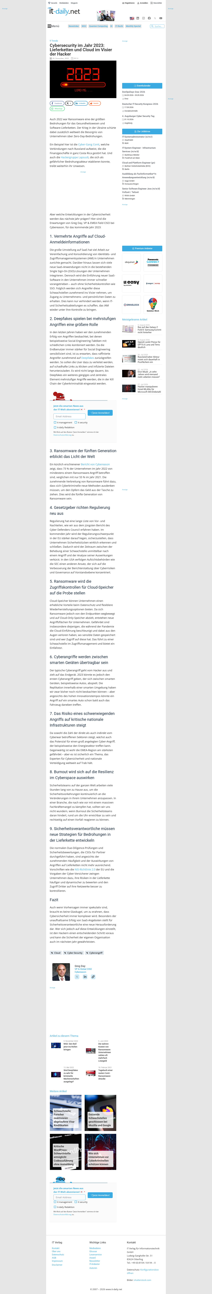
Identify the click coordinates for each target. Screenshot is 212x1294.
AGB (54, 1257)
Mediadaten (95, 1248)
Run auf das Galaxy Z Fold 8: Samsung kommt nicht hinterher (149, 330)
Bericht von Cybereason (95, 464)
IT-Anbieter (94, 1264)
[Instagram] (143, 18)
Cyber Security (74, 952)
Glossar (93, 1251)
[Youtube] (161, 18)
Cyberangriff (95, 952)
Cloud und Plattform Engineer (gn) (138, 162)
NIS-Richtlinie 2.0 (85, 869)
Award (92, 1257)
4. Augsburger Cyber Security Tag (138, 116)
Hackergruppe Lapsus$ (75, 157)
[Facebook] (149, 18)
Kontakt (55, 1248)
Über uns (56, 1251)
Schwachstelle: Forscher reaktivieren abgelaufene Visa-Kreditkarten (64, 1118)
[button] (53, 26)
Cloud (57, 952)
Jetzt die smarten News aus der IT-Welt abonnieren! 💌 (68, 407)
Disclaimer (57, 1265)
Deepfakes (87, 358)
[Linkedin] (138, 18)
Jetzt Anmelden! (101, 412)
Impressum (57, 1261)
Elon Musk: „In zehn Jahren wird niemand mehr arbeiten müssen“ (149, 374)
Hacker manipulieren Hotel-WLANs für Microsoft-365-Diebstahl (149, 389)
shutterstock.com (142, 1280)
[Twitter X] (155, 18)
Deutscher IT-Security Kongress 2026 (140, 104)
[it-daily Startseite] (69, 11)
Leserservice (95, 1254)
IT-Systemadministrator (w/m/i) (137, 136)
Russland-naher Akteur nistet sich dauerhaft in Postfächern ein (149, 359)
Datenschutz (58, 1254)
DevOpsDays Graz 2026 (133, 92)
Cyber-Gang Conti (88, 144)
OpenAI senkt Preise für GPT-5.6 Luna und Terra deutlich (149, 345)
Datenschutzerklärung (62, 435)
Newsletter (94, 1261)
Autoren (93, 1268)
